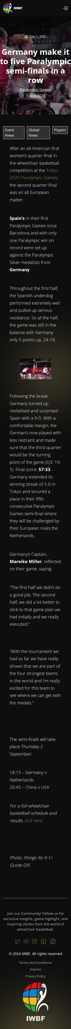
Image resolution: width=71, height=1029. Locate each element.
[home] (13, 8)
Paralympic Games (35, 89)
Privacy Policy (35, 976)
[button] (65, 8)
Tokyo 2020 (35, 95)
